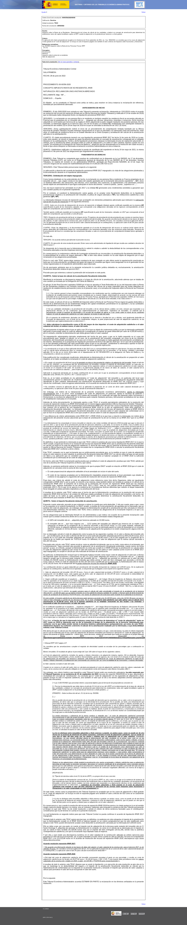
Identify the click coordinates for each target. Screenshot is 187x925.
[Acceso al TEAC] (139, 8)
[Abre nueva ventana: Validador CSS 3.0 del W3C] (125, 915)
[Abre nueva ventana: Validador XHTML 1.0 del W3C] (133, 915)
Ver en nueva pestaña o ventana (68, 62)
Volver (143, 12)
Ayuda (44, 12)
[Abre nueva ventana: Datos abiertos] (116, 915)
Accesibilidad (46, 908)
